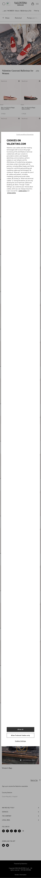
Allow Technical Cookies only (20, 735)
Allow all (20, 729)
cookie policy (22, 191)
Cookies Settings (20, 741)
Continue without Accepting (24, 134)
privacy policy (11, 193)
